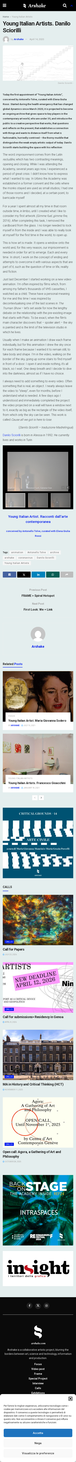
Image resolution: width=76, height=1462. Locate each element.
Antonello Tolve (36, 552)
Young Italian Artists (22, 17)
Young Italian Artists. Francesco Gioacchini (36, 783)
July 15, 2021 (29, 725)
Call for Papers (13, 949)
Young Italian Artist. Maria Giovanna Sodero (37, 720)
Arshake (19, 39)
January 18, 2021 (31, 788)
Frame (38, 1373)
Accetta (38, 1433)
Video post (38, 1368)
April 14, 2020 (37, 39)
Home (6, 17)
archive (54, 552)
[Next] (41, 797)
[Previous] (35, 797)
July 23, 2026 (10, 955)
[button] (70, 1399)
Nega (38, 1443)
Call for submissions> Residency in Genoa (33, 1017)
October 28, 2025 (12, 1162)
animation (17, 552)
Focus (11, 716)
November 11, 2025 (13, 1090)
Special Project (38, 1378)
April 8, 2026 (10, 1022)
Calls (9, 942)
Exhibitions (38, 1392)
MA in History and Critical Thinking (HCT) (33, 1084)
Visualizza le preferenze (38, 1453)
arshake (9, 557)
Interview (38, 1383)
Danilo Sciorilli (11, 435)
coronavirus (25, 557)
